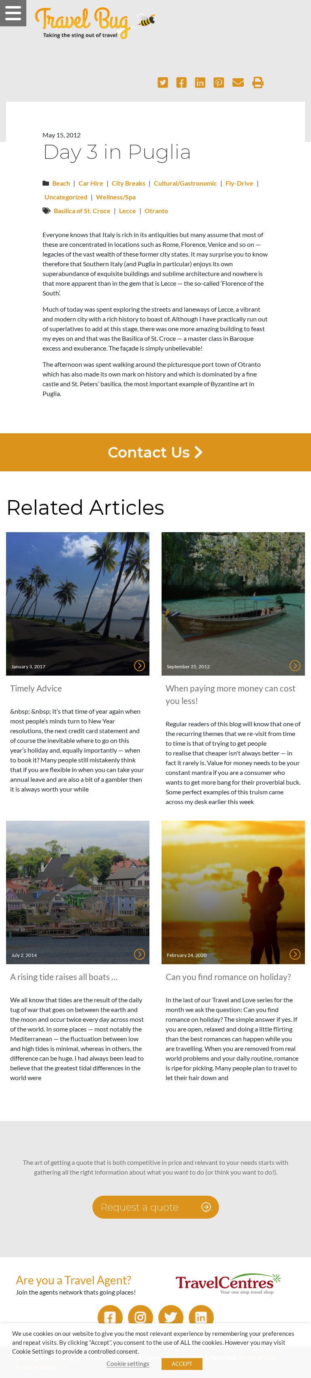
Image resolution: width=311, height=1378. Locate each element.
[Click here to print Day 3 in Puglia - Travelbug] (258, 83)
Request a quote (140, 1207)
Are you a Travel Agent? (73, 1280)
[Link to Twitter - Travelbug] (170, 1317)
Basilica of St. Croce (82, 210)
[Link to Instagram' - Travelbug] (140, 1317)
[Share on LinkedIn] (200, 83)
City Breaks (128, 183)
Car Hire (91, 183)
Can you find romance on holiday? (228, 976)
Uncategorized (66, 197)
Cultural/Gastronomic (185, 183)
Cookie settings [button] (128, 1363)
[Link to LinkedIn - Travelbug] (201, 1317)
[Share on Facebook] (181, 83)
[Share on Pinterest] (218, 83)
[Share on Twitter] (163, 83)
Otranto (156, 210)
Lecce (127, 210)
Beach (61, 183)
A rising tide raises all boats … (63, 976)
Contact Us (151, 452)
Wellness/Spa (116, 197)
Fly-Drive (239, 183)
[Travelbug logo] (95, 23)
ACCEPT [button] (182, 1364)
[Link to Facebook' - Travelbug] (110, 1317)
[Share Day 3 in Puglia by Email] (238, 83)
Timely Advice (36, 688)
